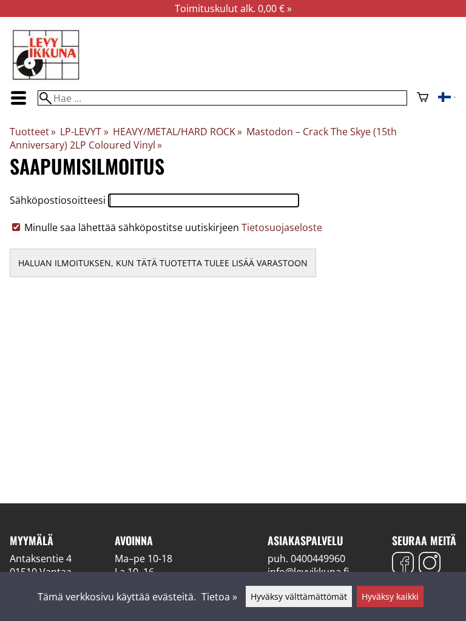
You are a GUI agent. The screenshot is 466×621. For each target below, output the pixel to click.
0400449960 (318, 558)
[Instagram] (430, 564)
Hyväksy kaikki (390, 596)
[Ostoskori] (422, 98)
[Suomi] (447, 98)
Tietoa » (219, 596)
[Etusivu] (46, 79)
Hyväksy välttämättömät (299, 596)
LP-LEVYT (84, 131)
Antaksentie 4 (41, 558)
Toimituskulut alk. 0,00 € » (233, 8)
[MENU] (19, 98)
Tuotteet (33, 131)
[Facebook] (403, 564)
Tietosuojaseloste (281, 227)
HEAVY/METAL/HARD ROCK (177, 131)
